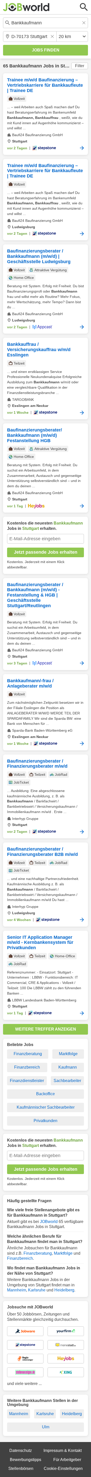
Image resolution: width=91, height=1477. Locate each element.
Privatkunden (45, 1121)
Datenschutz (20, 1450)
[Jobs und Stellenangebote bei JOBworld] (26, 7)
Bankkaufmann (25, 65)
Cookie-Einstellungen (63, 1468)
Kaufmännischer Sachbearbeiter (46, 1107)
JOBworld (49, 1221)
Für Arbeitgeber (67, 1459)
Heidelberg (64, 1290)
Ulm (45, 1427)
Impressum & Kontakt (62, 1450)
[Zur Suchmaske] (84, 7)
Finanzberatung (28, 1054)
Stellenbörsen (20, 1468)
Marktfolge (68, 1054)
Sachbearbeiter (67, 1080)
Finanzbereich (27, 1067)
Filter (79, 66)
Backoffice (45, 1094)
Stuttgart (69, 65)
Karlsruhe (37, 1290)
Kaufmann (67, 1067)
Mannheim (16, 1290)
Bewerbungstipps (25, 1459)
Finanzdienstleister (27, 1080)
